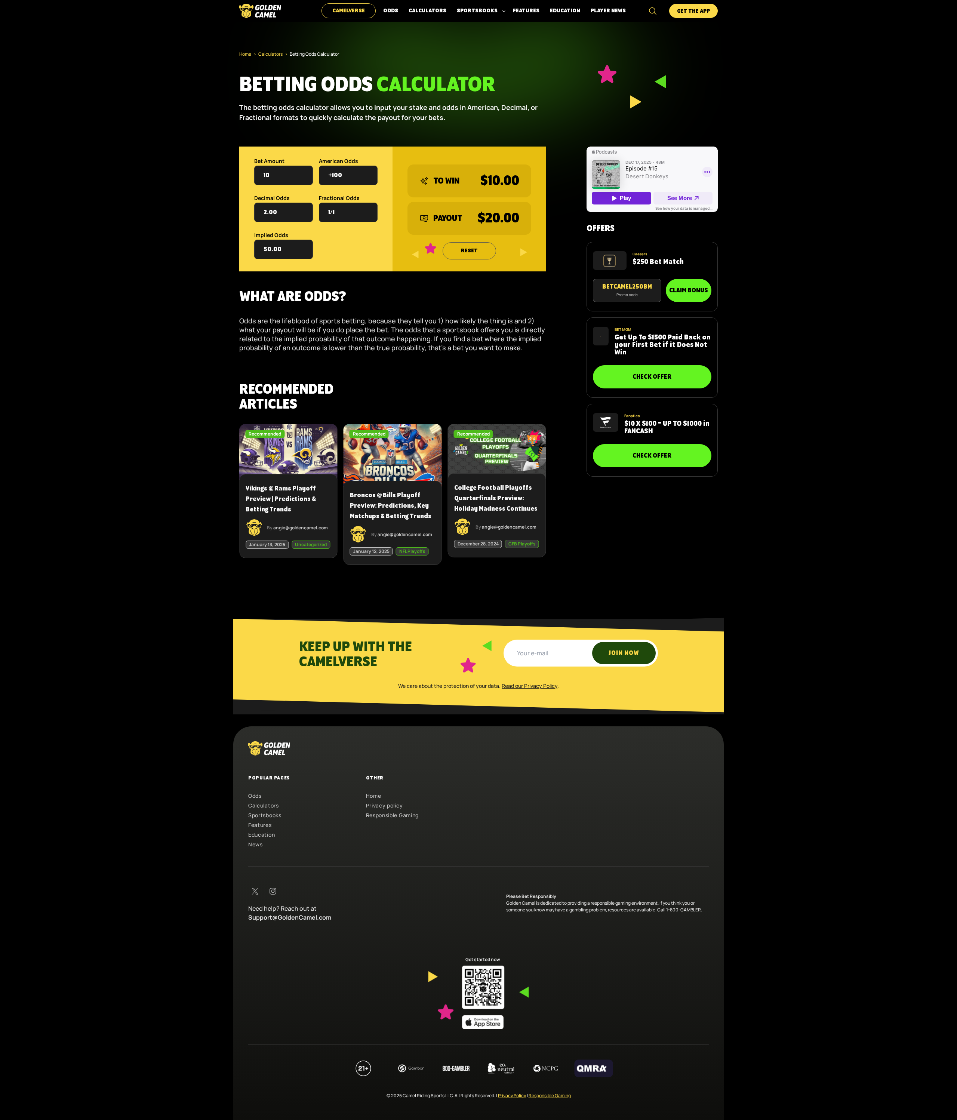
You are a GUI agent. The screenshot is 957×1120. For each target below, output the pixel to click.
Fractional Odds (339, 197)
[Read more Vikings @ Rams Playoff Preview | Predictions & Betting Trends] (288, 488)
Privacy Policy (512, 1095)
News (255, 844)
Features (260, 824)
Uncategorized (311, 544)
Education (261, 834)
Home (245, 54)
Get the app (693, 11)
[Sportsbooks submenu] (504, 11)
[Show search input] (652, 10)
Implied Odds (271, 235)
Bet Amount (269, 160)
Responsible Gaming (392, 815)
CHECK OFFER (652, 376)
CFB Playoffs (522, 544)
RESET (469, 251)
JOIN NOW (624, 653)
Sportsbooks (264, 815)
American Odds (338, 160)
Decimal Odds (272, 197)
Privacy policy (384, 805)
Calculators (270, 54)
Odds (255, 795)
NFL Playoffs (412, 551)
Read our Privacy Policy (529, 685)
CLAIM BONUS (688, 290)
